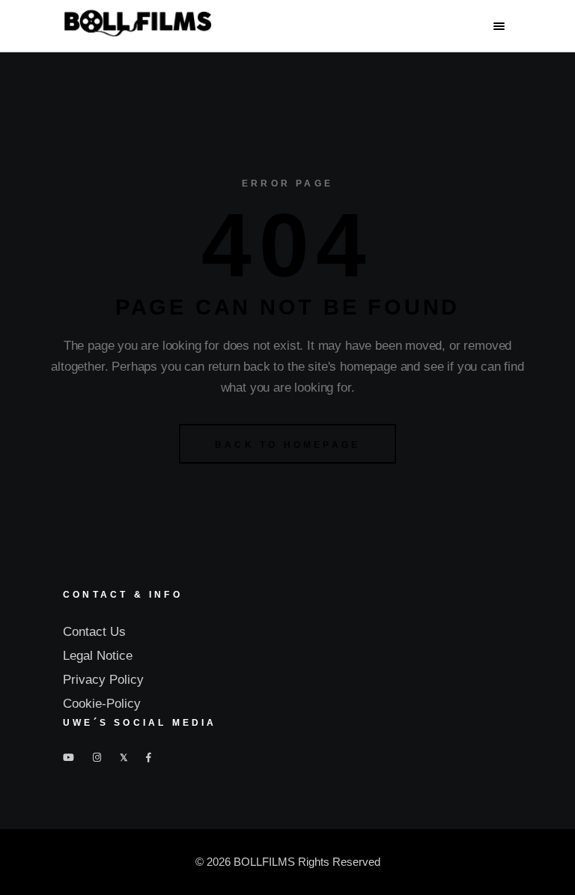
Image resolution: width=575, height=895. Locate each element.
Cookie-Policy (102, 704)
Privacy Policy (103, 680)
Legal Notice (98, 656)
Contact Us (94, 632)
